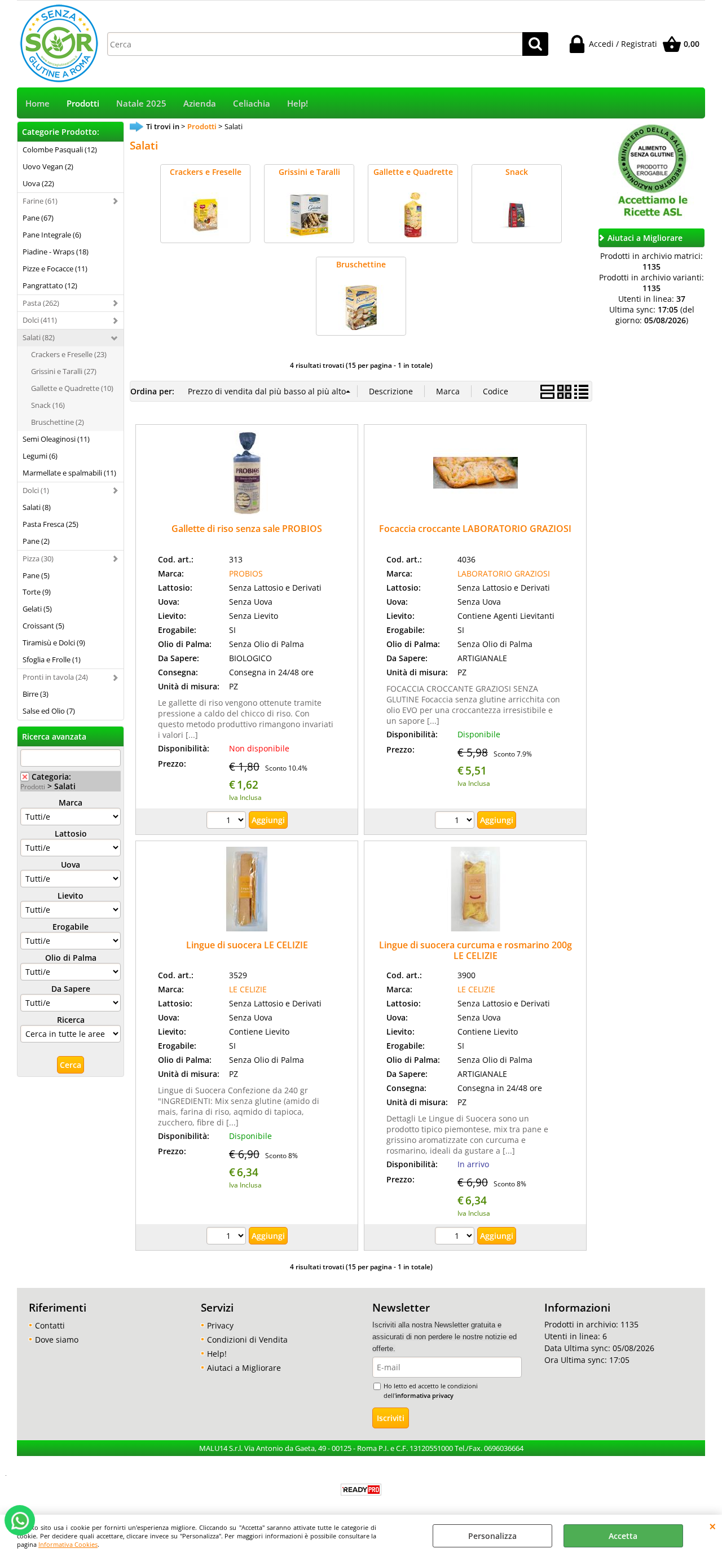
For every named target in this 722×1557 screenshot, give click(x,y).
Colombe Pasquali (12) (60, 149)
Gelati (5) (37, 609)
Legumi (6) (40, 456)
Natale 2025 (141, 103)
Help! (297, 103)
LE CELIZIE (248, 989)
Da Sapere (70, 988)
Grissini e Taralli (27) (63, 371)
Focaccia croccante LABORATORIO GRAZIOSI (475, 528)
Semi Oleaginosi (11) (56, 439)
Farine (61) (40, 201)
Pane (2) (36, 541)
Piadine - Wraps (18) (56, 252)
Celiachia (251, 103)
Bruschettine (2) (57, 422)
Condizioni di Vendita (247, 1339)
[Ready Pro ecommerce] (361, 1489)
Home (37, 103)
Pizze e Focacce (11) (55, 268)
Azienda (199, 103)
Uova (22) (38, 183)
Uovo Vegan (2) (48, 166)
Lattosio (71, 833)
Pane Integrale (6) (52, 235)
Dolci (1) (36, 490)
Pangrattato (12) (50, 285)
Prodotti (83, 103)
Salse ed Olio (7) (49, 711)
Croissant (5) (43, 626)
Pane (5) (36, 575)
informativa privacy (424, 1395)
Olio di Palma (70, 957)
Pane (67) (38, 218)
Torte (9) (37, 592)
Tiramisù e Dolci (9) (54, 642)
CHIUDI (712, 1526)
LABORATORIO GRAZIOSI (503, 573)
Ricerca (71, 1019)
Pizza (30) (38, 558)
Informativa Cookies (68, 1544)
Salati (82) (39, 337)
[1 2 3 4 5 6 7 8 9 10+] (227, 821)
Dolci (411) (40, 320)
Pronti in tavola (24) (55, 677)
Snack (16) (48, 405)
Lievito (70, 895)
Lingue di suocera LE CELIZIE (247, 945)
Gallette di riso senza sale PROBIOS (246, 528)
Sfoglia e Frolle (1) (52, 659)
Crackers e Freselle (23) (69, 354)
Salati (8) (37, 507)
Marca (70, 802)
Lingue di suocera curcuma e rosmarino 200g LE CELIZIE (475, 950)
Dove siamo (56, 1339)
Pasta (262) (41, 303)
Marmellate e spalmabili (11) (69, 473)
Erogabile (70, 926)
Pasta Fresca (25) (50, 524)
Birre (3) (36, 694)
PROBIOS (246, 573)
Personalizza (492, 1535)
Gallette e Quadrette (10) (72, 388)
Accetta (623, 1535)
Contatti (50, 1325)
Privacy (220, 1325)
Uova (70, 864)
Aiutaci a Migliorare (244, 1367)
